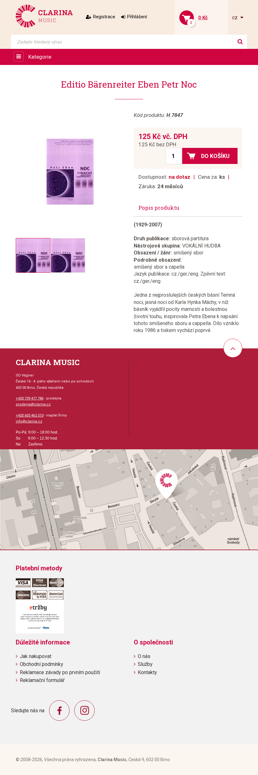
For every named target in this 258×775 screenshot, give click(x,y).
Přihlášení (137, 17)
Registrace (104, 17)
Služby (145, 664)
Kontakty (147, 672)
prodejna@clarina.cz (33, 404)
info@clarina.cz (29, 421)
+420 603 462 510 (29, 415)
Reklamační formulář (42, 680)
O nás (144, 656)
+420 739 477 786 (29, 398)
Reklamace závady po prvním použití (60, 672)
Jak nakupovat (35, 656)
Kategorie (39, 57)
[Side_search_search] (240, 42)
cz (235, 17)
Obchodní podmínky (41, 664)
